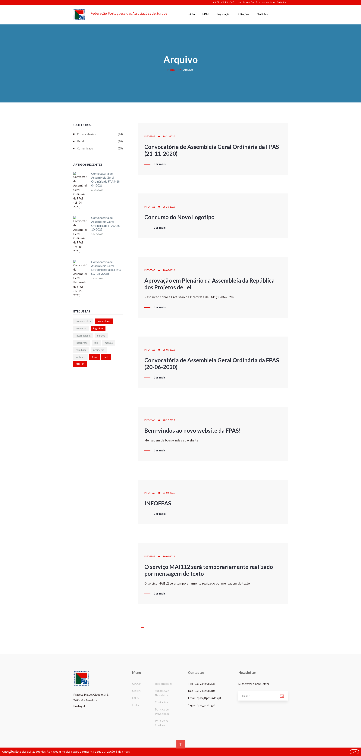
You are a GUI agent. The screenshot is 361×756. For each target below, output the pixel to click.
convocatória (83, 321)
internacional (83, 335)
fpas (94, 357)
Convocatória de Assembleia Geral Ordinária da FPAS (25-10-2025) (106, 223)
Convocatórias (100, 134)
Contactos (281, 2)
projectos (98, 350)
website (80, 357)
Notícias (262, 14)
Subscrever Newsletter (265, 2)
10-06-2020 (169, 270)
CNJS (231, 2)
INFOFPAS (149, 136)
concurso (81, 328)
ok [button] (354, 752)
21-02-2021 (169, 492)
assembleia (104, 321)
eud (106, 357)
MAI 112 (80, 364)
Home (171, 69)
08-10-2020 (169, 206)
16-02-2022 (169, 556)
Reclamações (248, 2)
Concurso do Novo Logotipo (179, 217)
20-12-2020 (169, 420)
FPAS (205, 14)
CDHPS (224, 2)
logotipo (98, 328)
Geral (100, 141)
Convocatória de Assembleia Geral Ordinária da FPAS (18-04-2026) (106, 179)
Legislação (223, 14)
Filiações (243, 14)
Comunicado (100, 148)
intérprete (82, 342)
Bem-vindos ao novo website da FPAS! (192, 430)
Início (191, 14)
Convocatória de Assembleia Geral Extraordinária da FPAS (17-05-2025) (106, 267)
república (81, 350)
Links (238, 2)
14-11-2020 (169, 136)
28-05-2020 (169, 349)
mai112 (109, 342)
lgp (96, 342)
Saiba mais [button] (123, 751)
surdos (101, 335)
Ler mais (160, 164)
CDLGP (216, 2)
